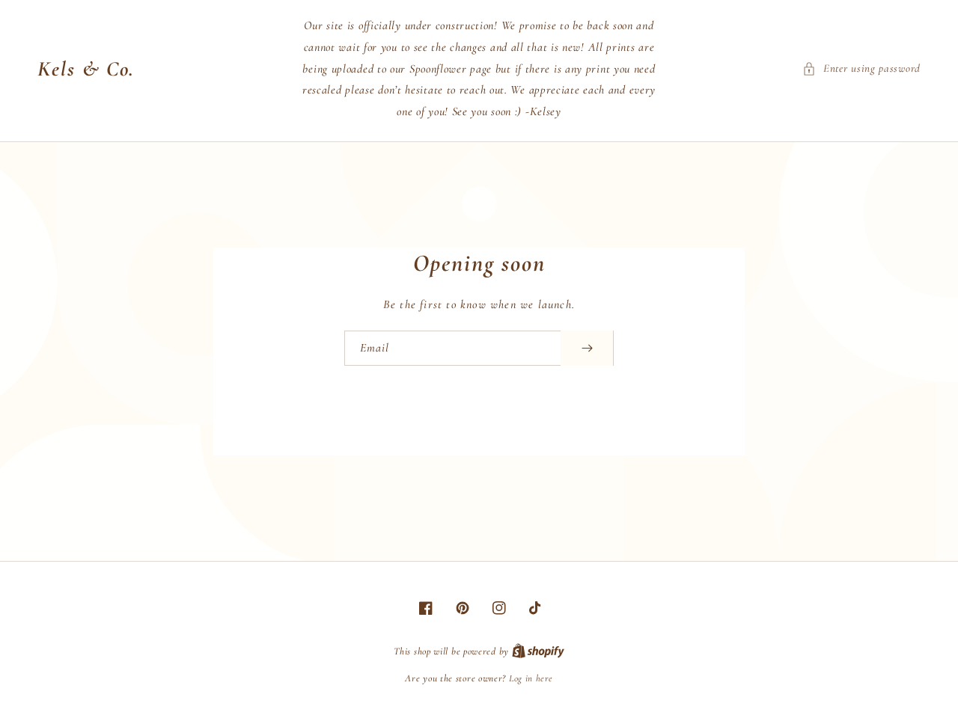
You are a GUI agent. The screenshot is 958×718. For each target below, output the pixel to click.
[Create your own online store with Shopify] (538, 651)
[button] (861, 68)
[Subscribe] (587, 348)
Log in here (531, 678)
